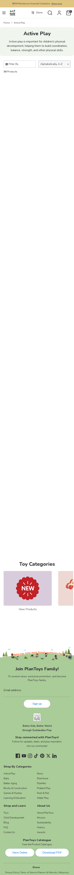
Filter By (13, 64)
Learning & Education (15, 798)
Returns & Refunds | (48, 872)
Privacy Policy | (12, 872)
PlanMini (41, 783)
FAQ (6, 827)
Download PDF (52, 853)
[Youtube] (24, 756)
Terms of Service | (29, 872)
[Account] (59, 11)
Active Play (19, 22)
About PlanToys (45, 812)
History (41, 827)
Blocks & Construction (15, 788)
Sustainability (44, 822)
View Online (19, 853)
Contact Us (9, 832)
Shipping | (64, 872)
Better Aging (10, 783)
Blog (6, 822)
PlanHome (42, 778)
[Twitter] (48, 756)
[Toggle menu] (4, 12)
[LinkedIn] (54, 756)
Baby (6, 778)
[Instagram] (30, 756)
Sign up (37, 704)
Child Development (14, 817)
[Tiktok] (36, 756)
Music (40, 773)
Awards (41, 832)
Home (7, 22)
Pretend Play (43, 788)
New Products (28, 609)
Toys (6, 812)
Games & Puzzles (13, 793)
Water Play (43, 798)
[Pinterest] (42, 756)
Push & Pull (43, 793)
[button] (54, 64)
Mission (41, 817)
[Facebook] (18, 756)
